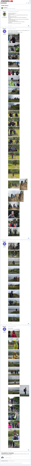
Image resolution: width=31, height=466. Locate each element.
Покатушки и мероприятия (11, 8)
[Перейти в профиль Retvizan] (2, 8)
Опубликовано (12, 11)
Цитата (11, 25)
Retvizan (6, 7)
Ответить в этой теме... (8, 457)
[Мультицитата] (8, 25)
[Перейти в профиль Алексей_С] (4, 31)
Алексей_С (4, 28)
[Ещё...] (29, 11)
